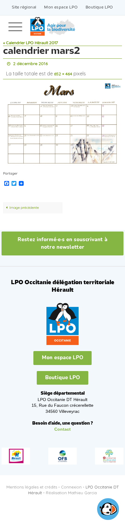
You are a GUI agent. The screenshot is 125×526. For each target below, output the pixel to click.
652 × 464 (63, 72)
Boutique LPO (99, 7)
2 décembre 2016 (30, 63)
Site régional (24, 7)
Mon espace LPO (61, 7)
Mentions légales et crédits (31, 484)
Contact (62, 426)
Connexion (71, 484)
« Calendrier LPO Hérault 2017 (30, 43)
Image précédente (24, 204)
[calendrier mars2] (62, 121)
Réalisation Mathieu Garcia (71, 490)
